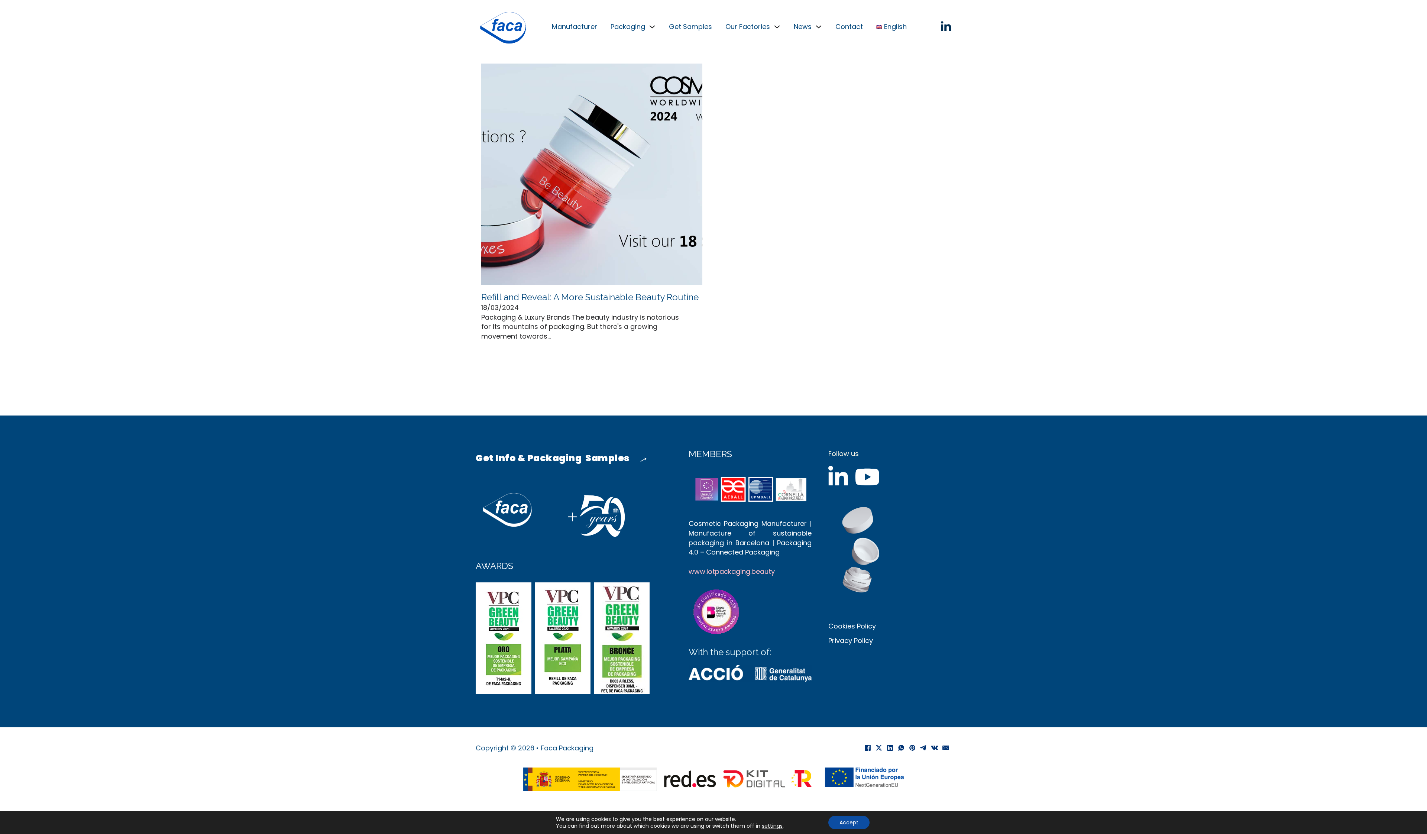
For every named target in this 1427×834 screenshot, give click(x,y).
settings (772, 825)
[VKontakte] (934, 747)
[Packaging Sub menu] (652, 26)
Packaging (628, 26)
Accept (848, 822)
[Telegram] (923, 747)
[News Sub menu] (818, 26)
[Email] (945, 747)
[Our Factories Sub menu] (777, 26)
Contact (849, 26)
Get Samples (690, 26)
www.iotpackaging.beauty (732, 571)
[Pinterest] (912, 747)
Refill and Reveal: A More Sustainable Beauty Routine (590, 297)
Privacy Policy (850, 640)
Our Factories (747, 26)
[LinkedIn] (890, 747)
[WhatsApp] (901, 747)
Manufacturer (574, 26)
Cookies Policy (852, 626)
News (803, 26)
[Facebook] (867, 747)
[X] (878, 747)
